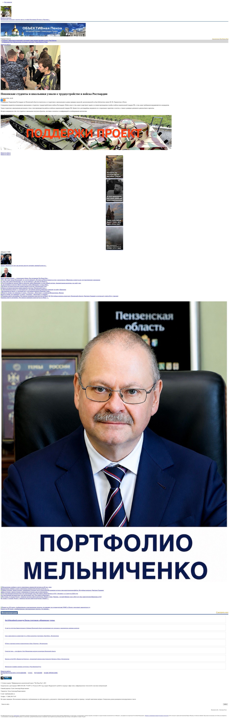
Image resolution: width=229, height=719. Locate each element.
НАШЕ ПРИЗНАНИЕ (51, 673)
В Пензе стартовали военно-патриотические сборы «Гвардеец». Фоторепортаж (26, 643)
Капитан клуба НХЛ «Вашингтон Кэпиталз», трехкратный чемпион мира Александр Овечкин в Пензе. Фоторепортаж (37, 659)
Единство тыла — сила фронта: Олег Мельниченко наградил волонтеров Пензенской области (30, 651)
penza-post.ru (16, 715)
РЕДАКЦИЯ (38, 673)
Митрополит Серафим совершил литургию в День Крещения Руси (23, 666)
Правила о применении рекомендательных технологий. (157, 715)
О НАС (30, 673)
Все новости (8, 2)
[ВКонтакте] (2, 100)
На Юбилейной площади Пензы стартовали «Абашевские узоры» (30, 620)
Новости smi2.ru (6, 44)
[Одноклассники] (4, 100)
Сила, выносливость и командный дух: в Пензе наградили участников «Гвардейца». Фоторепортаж (32, 636)
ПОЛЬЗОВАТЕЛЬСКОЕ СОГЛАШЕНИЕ (13, 673)
